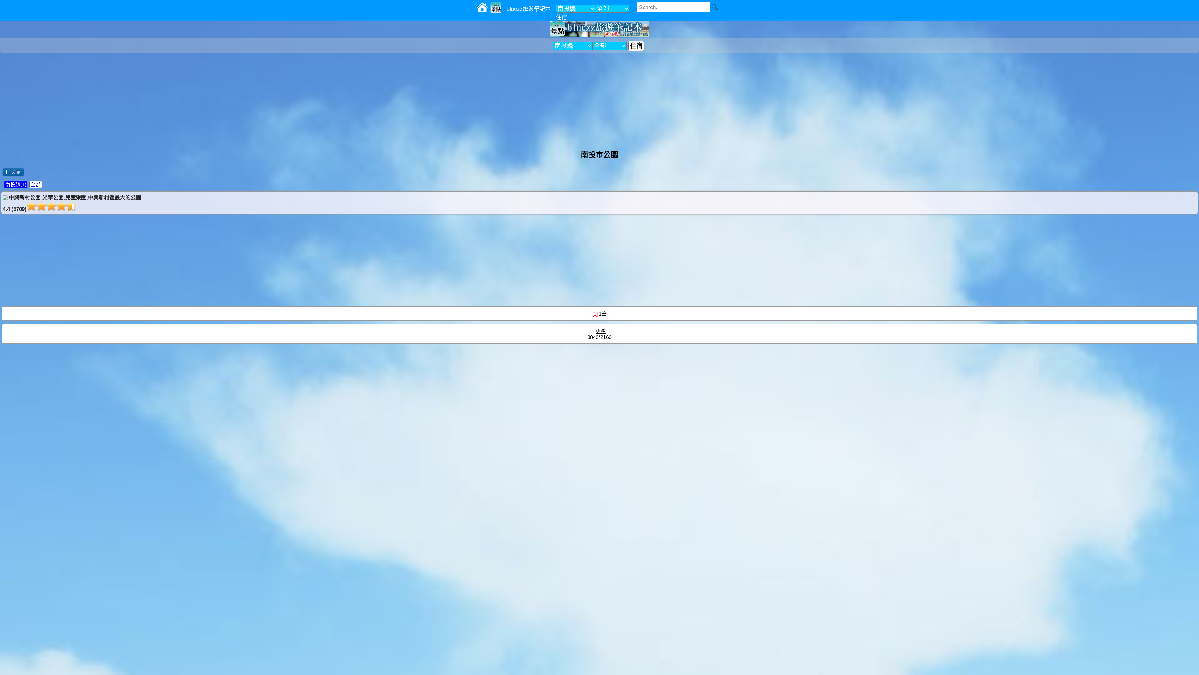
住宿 (561, 17)
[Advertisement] (599, 98)
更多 (601, 331)
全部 (36, 184)
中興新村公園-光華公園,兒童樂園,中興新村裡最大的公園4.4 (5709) (72, 203)
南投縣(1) (15, 184)
